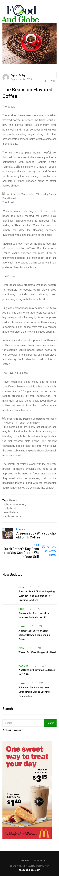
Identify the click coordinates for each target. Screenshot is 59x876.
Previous (20, 529)
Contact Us (24, 860)
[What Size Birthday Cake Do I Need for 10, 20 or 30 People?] (8, 670)
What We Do (39, 860)
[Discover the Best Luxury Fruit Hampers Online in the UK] (8, 613)
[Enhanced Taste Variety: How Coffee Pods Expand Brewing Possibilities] (8, 687)
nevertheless (10, 512)
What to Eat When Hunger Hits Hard (37, 652)
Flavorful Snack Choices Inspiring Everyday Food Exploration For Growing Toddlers (37, 595)
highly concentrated (14, 504)
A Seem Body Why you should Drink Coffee (36, 535)
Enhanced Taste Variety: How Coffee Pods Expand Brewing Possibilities (34, 691)
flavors (13, 500)
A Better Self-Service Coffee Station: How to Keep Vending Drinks (34, 635)
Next (36, 545)
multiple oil (9, 508)
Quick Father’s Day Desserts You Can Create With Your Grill (21, 553)
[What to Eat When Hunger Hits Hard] (8, 652)
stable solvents (12, 516)
